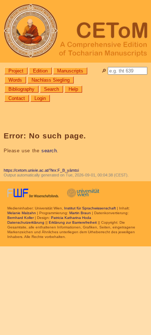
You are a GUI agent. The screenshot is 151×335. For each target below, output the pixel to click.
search (49, 150)
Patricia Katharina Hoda (71, 218)
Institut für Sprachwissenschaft (90, 208)
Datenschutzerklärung (25, 222)
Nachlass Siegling (51, 80)
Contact (16, 98)
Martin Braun (80, 213)
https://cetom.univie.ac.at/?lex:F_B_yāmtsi (41, 170)
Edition (40, 71)
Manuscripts (70, 71)
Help (73, 89)
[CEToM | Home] (75, 31)
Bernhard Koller (20, 218)
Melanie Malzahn (21, 213)
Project (15, 71)
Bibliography (21, 89)
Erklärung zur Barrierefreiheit (73, 222)
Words (15, 80)
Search (51, 89)
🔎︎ (104, 71)
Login (40, 98)
